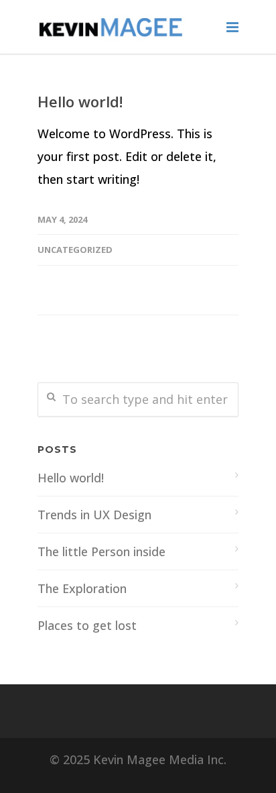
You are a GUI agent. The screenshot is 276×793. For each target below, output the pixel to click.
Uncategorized (75, 250)
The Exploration (82, 588)
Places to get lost (87, 625)
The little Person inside (101, 551)
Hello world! (80, 101)
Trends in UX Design (94, 515)
